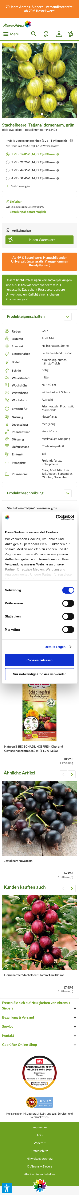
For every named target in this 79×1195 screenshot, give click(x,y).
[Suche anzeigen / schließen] (32, 34)
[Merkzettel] (45, 34)
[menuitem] (11, 34)
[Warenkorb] (69, 34)
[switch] (68, 603)
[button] (7, 1188)
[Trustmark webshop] (39, 1102)
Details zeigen (55, 647)
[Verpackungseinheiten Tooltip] (71, 141)
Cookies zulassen (39, 660)
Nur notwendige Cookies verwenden (39, 674)
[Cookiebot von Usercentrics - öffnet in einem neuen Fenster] (56, 517)
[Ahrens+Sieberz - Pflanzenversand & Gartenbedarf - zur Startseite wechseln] (17, 24)
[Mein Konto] (57, 34)
